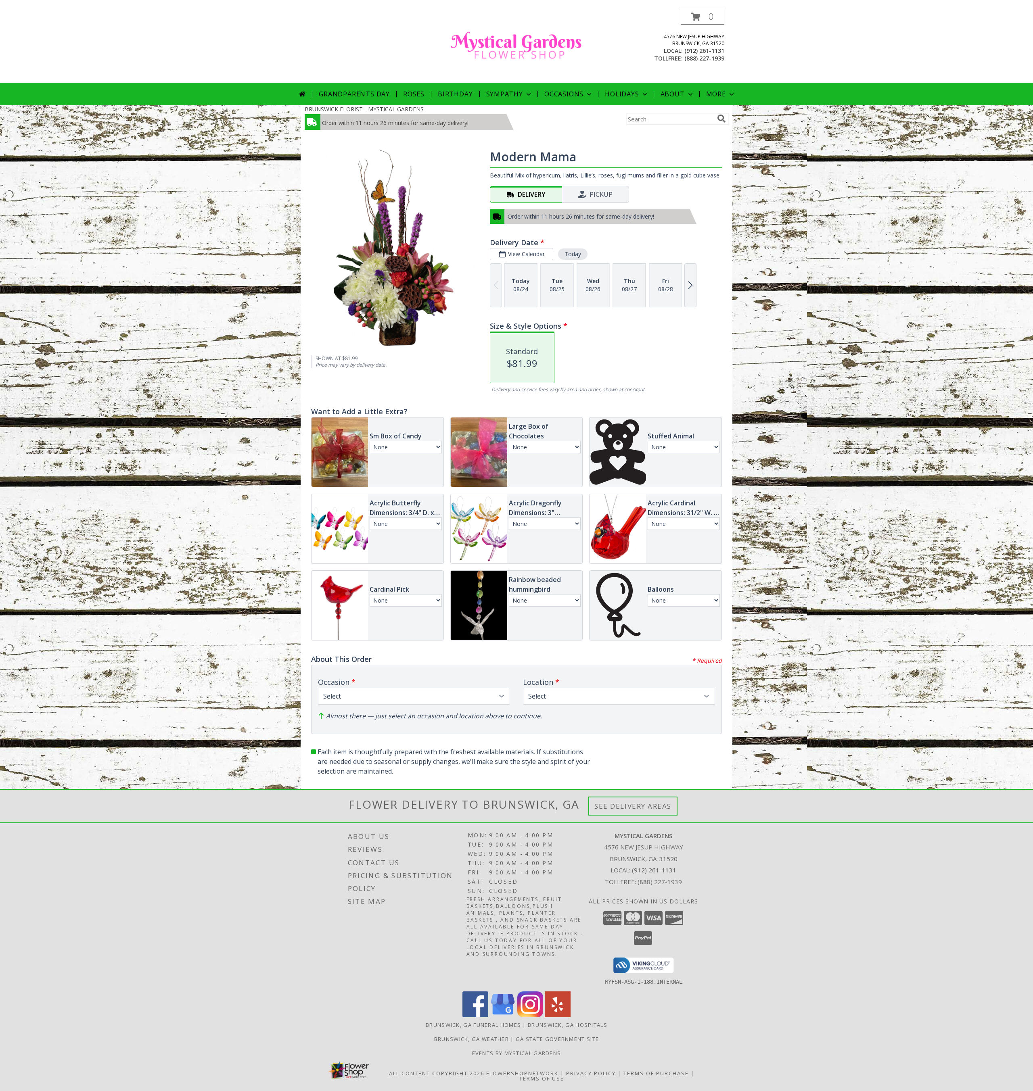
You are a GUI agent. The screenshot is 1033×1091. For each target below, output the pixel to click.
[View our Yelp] (558, 1015)
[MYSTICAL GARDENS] (516, 46)
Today (573, 254)
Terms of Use (541, 1078)
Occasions (563, 94)
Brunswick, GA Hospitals (567, 1024)
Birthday (455, 94)
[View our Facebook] (475, 1015)
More (716, 94)
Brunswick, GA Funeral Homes (473, 1024)
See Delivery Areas (632, 806)
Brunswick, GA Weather (471, 1039)
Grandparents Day (354, 94)
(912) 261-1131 (704, 50)
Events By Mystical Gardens (516, 1053)
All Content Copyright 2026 (436, 1073)
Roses (413, 94)
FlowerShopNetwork (522, 1073)
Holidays (622, 94)
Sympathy (504, 94)
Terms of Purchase (656, 1073)
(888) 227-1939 (704, 58)
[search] (721, 118)
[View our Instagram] (530, 1015)
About (673, 94)
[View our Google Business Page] (503, 1015)
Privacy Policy (591, 1073)
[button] (702, 17)
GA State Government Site (557, 1039)
